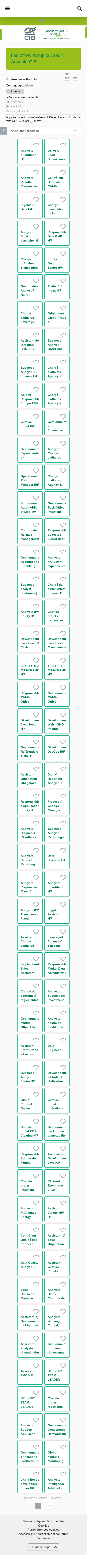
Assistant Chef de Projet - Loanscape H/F (56, 1271)
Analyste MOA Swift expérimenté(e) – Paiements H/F (58, 566)
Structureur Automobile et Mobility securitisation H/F (31, 512)
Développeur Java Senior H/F (30, 724)
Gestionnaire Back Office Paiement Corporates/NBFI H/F (60, 512)
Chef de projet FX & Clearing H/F (29, 1131)
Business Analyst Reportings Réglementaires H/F (59, 837)
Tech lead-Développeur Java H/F (57, 1158)
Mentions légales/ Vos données (43, 1521)
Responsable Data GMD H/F (57, 236)
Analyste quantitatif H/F (28, 155)
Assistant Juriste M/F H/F (56, 1213)
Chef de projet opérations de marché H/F (55, 1108)
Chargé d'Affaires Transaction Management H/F (30, 267)
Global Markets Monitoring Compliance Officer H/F (56, 1461)
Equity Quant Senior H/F (55, 263)
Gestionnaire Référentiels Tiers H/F (30, 751)
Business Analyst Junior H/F (28, 1077)
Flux (15, 106)
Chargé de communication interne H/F (59, 589)
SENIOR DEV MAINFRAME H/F (30, 670)
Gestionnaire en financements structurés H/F (57, 430)
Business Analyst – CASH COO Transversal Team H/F (56, 349)
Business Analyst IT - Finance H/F (29, 372)
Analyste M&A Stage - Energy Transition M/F (29, 1217)
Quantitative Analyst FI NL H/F (29, 290)
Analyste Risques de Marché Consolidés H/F (29, 891)
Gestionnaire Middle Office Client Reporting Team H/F (30, 1027)
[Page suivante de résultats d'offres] (49, 1506)
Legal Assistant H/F (54, 914)
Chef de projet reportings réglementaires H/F (58, 1407)
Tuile (66, 78)
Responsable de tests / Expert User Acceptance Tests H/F (57, 539)
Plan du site (43, 1538)
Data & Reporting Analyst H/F (56, 779)
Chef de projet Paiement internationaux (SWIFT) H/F (31, 1190)
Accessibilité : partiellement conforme (43, 1534)
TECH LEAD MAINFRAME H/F (57, 670)
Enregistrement (19, 111)
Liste (74, 78)
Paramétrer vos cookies (43, 1529)
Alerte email (17, 102)
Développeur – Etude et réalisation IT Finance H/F (57, 1081)
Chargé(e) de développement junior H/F (32, 1484)
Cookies (43, 1525)
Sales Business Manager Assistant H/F (27, 1298)
